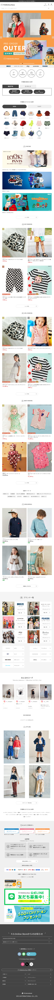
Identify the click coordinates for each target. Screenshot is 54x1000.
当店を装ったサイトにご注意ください (10, 941)
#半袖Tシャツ (6, 493)
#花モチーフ (43, 496)
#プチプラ (19, 496)
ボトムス (10, 812)
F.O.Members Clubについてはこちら (27, 840)
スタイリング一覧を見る (27, 802)
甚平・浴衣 (19, 814)
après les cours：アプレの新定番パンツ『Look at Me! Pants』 (14, 169)
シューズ (29, 812)
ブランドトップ (20, 609)
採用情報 (4, 984)
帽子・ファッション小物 (42, 814)
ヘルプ (29, 974)
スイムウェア (25, 814)
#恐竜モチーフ (26, 496)
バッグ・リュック (36, 812)
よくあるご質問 (30, 876)
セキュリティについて (32, 980)
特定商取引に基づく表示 (32, 984)
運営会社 (4, 980)
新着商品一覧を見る (27, 586)
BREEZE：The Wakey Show (7, 212)
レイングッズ (12, 814)
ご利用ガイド (23, 876)
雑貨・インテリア (27, 816)
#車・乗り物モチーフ (35, 496)
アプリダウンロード (50, 4)
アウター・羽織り (17, 812)
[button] (52, 1)
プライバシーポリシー (32, 977)
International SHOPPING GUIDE (9, 938)
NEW (14, 74)
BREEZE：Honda (5, 191)
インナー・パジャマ (45, 812)
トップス (5, 812)
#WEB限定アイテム (11, 496)
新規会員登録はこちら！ (27, 861)
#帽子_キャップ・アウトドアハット (44, 493)
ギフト (31, 814)
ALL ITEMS (31, 74)
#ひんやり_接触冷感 (21, 493)
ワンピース (24, 812)
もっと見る (27, 217)
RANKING (22, 74)
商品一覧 (20, 612)
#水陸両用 (13, 493)
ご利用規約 (4, 977)
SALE (40, 74)
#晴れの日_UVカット (31, 493)
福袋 (34, 814)
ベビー (7, 814)
